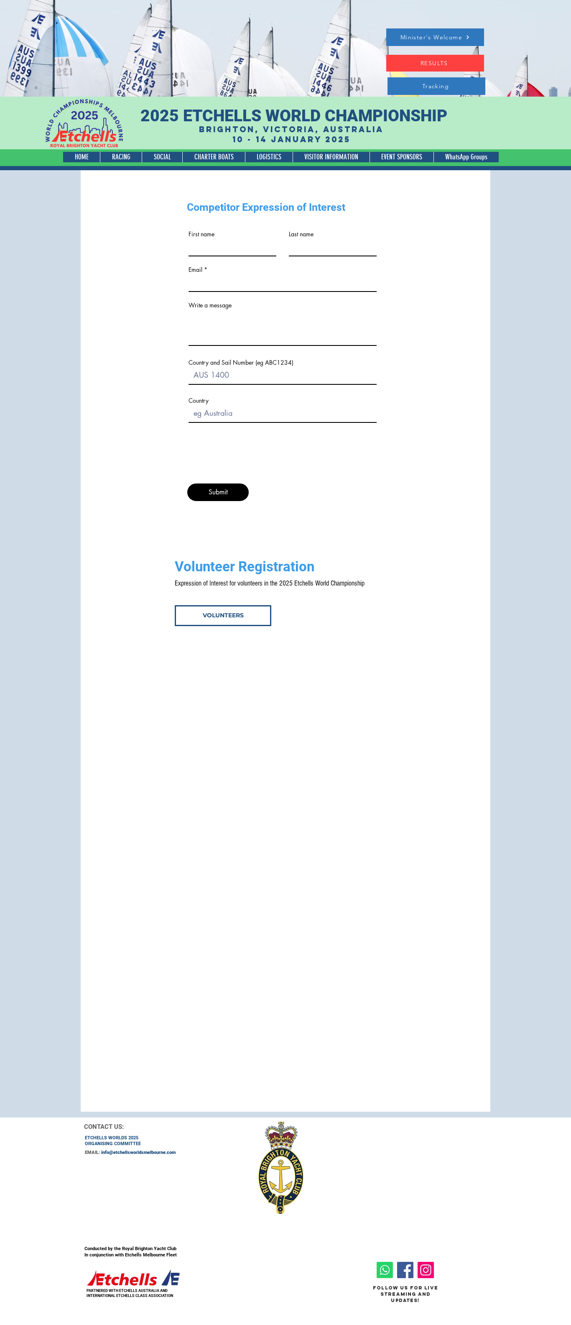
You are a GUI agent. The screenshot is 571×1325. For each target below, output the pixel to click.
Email (195, 270)
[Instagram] (426, 1270)
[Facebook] (405, 1270)
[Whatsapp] (385, 1270)
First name (201, 234)
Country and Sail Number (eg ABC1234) (241, 363)
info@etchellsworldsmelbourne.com (138, 1152)
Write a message (210, 305)
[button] (121, 157)
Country (199, 401)
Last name (301, 234)
